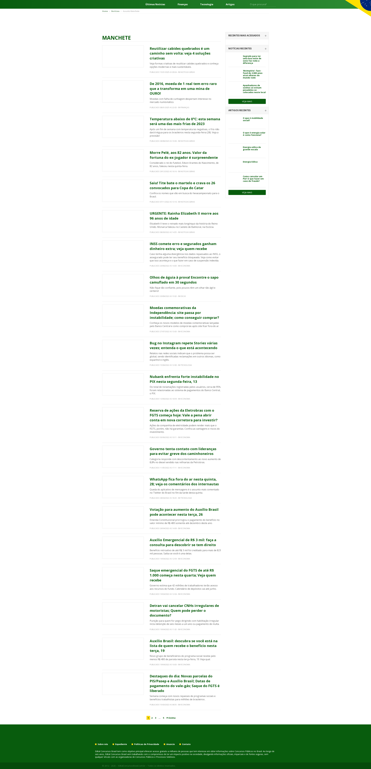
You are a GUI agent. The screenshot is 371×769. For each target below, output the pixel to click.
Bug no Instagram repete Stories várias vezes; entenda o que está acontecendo (184, 345)
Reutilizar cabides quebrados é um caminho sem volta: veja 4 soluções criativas (180, 53)
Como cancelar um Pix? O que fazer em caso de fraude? (253, 178)
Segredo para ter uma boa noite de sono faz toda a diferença (252, 59)
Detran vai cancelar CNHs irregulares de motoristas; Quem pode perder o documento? (184, 610)
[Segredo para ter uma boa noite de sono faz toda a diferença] (234, 59)
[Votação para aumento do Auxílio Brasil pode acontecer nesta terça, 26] (123, 517)
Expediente (121, 744)
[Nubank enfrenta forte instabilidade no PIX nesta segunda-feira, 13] (123, 384)
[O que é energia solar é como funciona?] (234, 136)
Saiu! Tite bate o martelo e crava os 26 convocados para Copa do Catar (182, 185)
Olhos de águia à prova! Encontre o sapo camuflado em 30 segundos (184, 280)
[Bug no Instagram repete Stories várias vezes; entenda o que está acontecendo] (123, 351)
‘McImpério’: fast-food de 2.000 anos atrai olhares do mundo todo (252, 74)
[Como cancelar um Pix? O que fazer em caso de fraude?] (234, 180)
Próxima (171, 717)
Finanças (183, 4)
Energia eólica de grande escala (252, 148)
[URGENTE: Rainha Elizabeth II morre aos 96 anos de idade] (123, 221)
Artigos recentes (239, 110)
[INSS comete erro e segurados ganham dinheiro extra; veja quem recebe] (123, 252)
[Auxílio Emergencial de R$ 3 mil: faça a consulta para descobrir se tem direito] (123, 548)
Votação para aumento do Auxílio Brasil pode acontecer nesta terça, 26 (184, 512)
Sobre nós (103, 744)
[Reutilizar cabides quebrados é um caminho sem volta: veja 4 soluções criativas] (123, 56)
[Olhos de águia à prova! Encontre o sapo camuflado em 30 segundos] (123, 285)
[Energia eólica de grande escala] (234, 150)
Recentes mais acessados (244, 35)
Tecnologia (206, 4)
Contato (186, 744)
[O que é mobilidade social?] (234, 121)
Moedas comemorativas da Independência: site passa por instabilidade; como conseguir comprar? (184, 312)
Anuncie (170, 744)
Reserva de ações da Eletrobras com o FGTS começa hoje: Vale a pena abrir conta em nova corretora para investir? (184, 415)
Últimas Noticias (155, 4)
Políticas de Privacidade (146, 744)
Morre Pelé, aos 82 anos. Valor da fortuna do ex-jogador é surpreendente (184, 155)
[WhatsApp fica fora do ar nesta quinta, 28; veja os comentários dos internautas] (123, 487)
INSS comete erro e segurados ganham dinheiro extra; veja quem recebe (183, 246)
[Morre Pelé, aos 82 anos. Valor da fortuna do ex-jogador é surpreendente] (123, 160)
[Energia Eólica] (234, 165)
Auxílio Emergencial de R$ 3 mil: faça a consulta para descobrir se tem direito (183, 542)
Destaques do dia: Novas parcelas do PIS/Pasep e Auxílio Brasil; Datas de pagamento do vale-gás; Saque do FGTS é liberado (185, 683)
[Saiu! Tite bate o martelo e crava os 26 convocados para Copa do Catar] (123, 191)
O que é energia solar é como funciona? (254, 133)
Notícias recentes (240, 48)
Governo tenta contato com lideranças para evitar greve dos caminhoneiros (183, 451)
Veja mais (247, 101)
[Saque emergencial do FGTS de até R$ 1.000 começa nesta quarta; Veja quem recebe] (123, 578)
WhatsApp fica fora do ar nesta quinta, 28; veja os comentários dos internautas (184, 481)
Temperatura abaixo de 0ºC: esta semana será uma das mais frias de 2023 (185, 121)
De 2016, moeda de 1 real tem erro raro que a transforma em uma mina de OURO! (183, 88)
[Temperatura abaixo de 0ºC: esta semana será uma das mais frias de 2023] (123, 127)
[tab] (247, 35)
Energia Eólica (250, 161)
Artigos (230, 4)
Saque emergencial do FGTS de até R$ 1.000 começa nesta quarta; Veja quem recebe (183, 575)
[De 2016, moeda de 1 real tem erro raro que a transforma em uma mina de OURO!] (123, 91)
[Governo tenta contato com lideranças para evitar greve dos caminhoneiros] (123, 457)
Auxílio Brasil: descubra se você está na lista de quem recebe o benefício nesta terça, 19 (184, 645)
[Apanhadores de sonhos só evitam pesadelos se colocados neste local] (234, 89)
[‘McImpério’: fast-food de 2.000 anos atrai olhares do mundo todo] (234, 74)
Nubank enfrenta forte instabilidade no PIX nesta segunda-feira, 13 (184, 379)
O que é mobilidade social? (253, 119)
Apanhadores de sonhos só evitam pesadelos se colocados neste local (254, 89)
